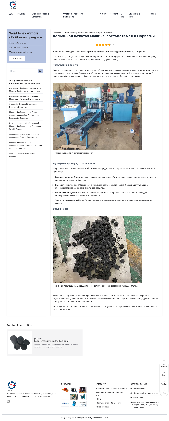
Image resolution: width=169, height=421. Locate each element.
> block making (102, 407)
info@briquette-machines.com (146, 393)
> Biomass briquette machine (108, 403)
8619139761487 (139, 388)
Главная (56, 32)
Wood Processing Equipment (40, 15)
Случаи (103, 13)
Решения (21, 13)
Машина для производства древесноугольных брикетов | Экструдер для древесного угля (25, 145)
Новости (114, 13)
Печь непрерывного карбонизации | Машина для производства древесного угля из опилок (25, 126)
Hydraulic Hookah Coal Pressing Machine (107, 51)
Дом (11, 13)
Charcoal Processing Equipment (73, 15)
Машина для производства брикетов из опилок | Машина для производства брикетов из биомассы (25, 115)
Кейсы (64, 32)
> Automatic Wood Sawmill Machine (111, 388)
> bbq (98, 399)
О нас (122, 15)
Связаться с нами (134, 15)
